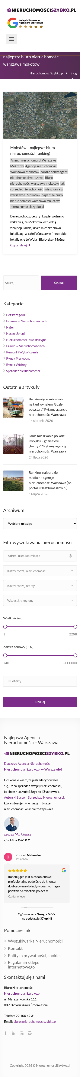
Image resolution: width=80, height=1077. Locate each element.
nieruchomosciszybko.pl (27, 206)
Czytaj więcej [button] (17, 896)
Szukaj (59, 283)
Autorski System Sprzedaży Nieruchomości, (34, 797)
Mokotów (33, 195)
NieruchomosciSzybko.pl (53, 1065)
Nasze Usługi (15, 333)
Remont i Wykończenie (22, 352)
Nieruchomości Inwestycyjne (26, 340)
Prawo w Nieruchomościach (25, 346)
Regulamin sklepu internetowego (23, 964)
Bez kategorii (15, 315)
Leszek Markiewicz (17, 834)
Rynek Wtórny (16, 365)
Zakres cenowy (18, 647)
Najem (10, 327)
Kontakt (15, 948)
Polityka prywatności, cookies (34, 955)
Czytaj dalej (19, 245)
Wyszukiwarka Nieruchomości (35, 941)
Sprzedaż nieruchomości (23, 371)
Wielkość (12, 618)
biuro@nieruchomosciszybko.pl (35, 1021)
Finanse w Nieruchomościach (26, 321)
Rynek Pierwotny (18, 358)
